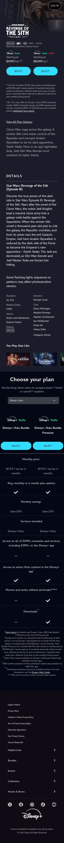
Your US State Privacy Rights (19, 724)
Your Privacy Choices (16, 736)
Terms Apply (11, 632)
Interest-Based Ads (15, 742)
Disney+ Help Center (41, 672)
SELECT (18, 71)
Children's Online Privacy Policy (20, 717)
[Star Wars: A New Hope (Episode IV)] (18, 359)
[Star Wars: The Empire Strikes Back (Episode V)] (45, 359)
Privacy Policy (13, 711)
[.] (10, 805)
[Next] (58, 358)
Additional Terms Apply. (23, 111)
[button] (32, 750)
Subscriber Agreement (17, 730)
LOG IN (55, 5)
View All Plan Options (19, 122)
